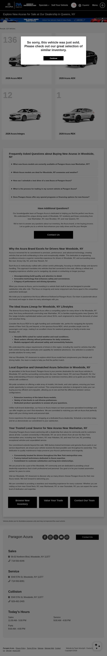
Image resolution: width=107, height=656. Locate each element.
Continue (53, 58)
